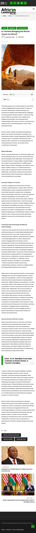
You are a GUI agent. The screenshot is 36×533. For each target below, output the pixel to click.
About (3, 529)
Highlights (12, 28)
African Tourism (7, 439)
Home (4, 16)
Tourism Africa (22, 28)
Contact (8, 529)
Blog (10, 16)
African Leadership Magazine (11, 435)
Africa (4, 28)
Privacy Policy (20, 529)
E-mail (13, 529)
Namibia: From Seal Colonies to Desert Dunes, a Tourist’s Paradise (18, 361)
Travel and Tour (21, 439)
